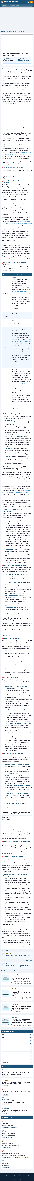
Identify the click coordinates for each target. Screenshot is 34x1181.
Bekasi (16, 1037)
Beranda (2, 1175)
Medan (16, 1053)
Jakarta (16, 1059)
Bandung (16, 1040)
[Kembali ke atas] (31, 1173)
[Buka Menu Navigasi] (28, 2)
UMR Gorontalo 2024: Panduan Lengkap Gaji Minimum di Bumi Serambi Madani (17, 223)
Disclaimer (31, 1175)
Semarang (16, 1050)
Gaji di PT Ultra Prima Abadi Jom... (20, 31)
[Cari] (31, 5)
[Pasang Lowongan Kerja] (31, 2)
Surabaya (16, 1047)
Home (3, 31)
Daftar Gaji (9, 31)
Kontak (15, 1175)
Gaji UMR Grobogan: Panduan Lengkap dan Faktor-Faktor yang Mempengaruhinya (17, 154)
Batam (16, 1034)
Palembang (16, 1062)
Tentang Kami (9, 1175)
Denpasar (16, 1044)
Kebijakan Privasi (23, 1175)
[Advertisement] (17, 18)
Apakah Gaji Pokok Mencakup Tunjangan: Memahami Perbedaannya (21, 341)
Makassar (16, 1056)
